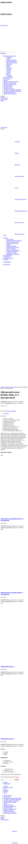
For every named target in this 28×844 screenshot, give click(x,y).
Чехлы (8, 73)
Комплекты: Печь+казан (10, 83)
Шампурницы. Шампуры (10, 93)
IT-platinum (16, 777)
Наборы (9, 66)
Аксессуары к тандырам (10, 56)
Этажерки (9, 76)
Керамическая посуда (12, 62)
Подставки (9, 68)
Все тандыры (7, 78)
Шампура (9, 74)
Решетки (9, 69)
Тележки (9, 72)
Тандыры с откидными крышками (12, 89)
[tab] (15, 413)
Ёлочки (8, 58)
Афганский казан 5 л (7, 738)
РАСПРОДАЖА (8, 87)
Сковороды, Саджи (8, 88)
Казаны (5, 80)
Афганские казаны (8, 77)
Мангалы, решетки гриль (10, 84)
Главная (3, 387)
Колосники (9, 64)
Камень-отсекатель (11, 60)
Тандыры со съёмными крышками (12, 91)
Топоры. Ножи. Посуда (9, 92)
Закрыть (3, 817)
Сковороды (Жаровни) (12, 251)
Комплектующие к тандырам (11, 81)
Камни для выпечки (12, 61)
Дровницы (9, 57)
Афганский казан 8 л (7, 666)
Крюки (8, 65)
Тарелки (9, 70)
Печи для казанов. (8, 85)
